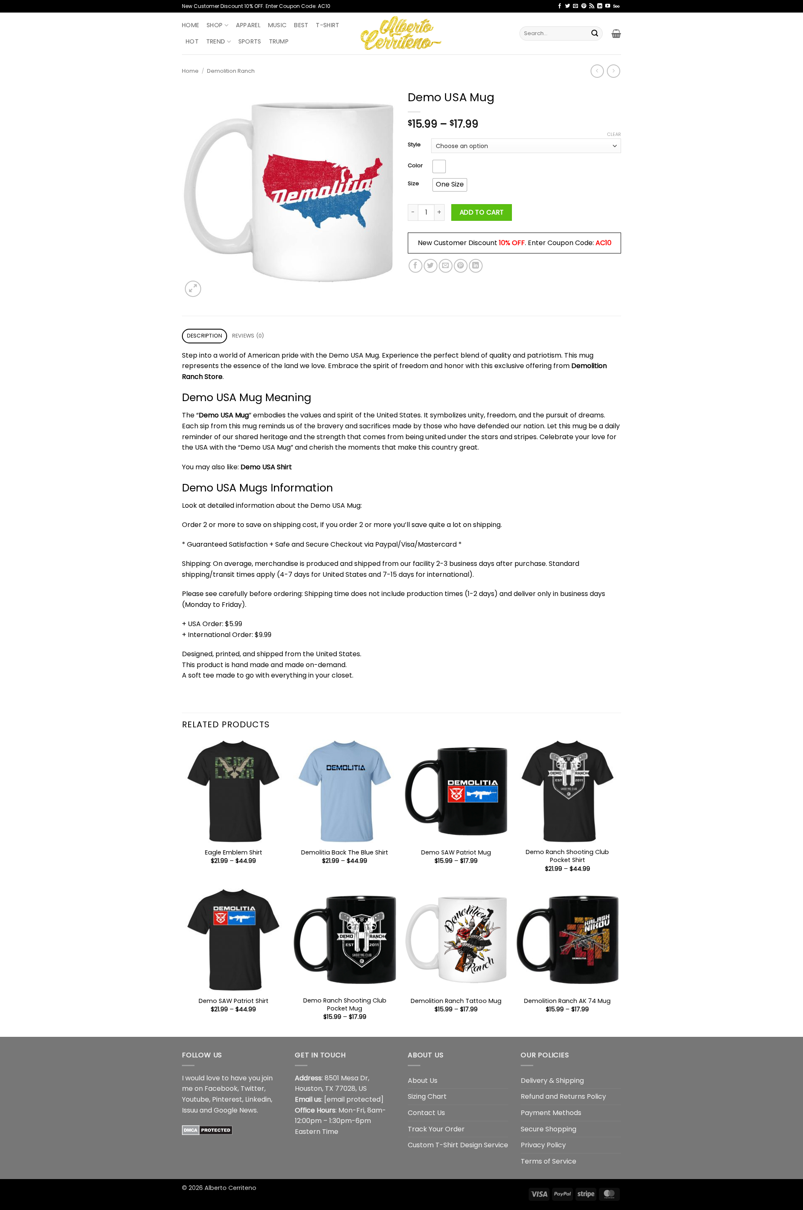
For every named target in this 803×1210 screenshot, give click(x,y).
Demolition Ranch (231, 70)
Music (277, 25)
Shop (214, 25)
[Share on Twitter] (430, 266)
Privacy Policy (543, 1145)
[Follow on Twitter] (567, 6)
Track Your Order (436, 1129)
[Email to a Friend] (446, 266)
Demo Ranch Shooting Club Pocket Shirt (567, 856)
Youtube (195, 1099)
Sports (249, 41)
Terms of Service (548, 1161)
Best (301, 25)
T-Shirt (327, 25)
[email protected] (354, 1099)
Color (415, 166)
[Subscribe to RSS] (591, 6)
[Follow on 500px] (616, 6)
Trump (279, 41)
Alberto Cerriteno (230, 1188)
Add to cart (482, 212)
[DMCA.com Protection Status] (207, 1129)
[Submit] (595, 33)
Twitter (252, 1088)
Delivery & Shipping (552, 1080)
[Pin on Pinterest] (461, 266)
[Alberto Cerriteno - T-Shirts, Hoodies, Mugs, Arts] (401, 33)
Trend (215, 41)
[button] (616, 33)
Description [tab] (204, 335)
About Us (422, 1080)
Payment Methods (551, 1113)
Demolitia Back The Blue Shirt (344, 853)
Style (414, 145)
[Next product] (597, 70)
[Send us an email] (575, 6)
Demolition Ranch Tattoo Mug (456, 1001)
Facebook (221, 1088)
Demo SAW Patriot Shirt (234, 1001)
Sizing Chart (427, 1096)
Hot (192, 41)
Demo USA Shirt (266, 467)
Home (190, 25)
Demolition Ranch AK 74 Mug (567, 1001)
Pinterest (227, 1099)
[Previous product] (613, 70)
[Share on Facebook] (415, 266)
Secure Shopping (548, 1129)
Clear (614, 134)
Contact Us (426, 1113)
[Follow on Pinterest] (583, 6)
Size (413, 184)
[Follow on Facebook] (559, 6)
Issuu (190, 1110)
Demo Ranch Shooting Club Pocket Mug (344, 1004)
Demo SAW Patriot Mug (456, 853)
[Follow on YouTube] (607, 6)
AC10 (603, 243)
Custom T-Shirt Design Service (458, 1145)
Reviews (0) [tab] (248, 335)
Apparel (248, 25)
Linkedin (258, 1099)
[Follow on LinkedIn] (599, 6)
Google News (235, 1110)
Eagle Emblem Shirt (233, 853)
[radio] (439, 166)
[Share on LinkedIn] (476, 266)
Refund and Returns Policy (563, 1096)
